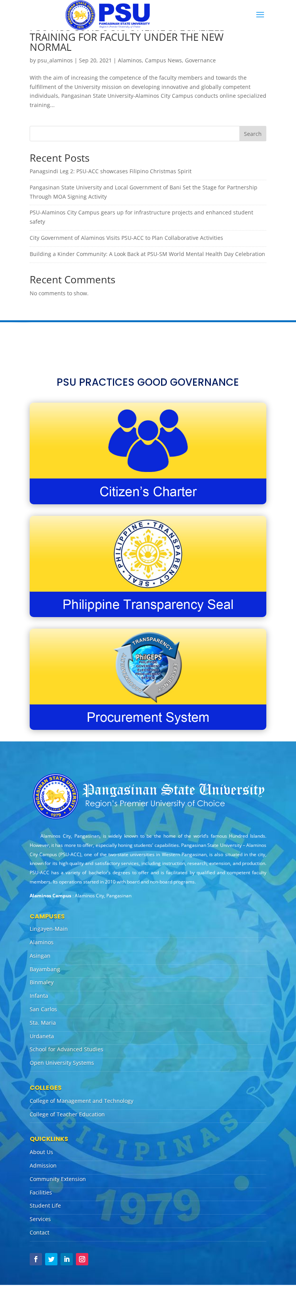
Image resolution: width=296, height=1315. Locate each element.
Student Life (45, 1205)
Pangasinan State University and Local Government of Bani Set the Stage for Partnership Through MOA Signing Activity (143, 192)
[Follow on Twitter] (51, 1259)
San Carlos (43, 1009)
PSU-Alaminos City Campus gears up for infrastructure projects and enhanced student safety (141, 217)
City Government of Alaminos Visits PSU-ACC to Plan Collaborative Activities (126, 237)
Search (253, 133)
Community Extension (58, 1179)
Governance (200, 60)
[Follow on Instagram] (82, 1259)
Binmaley (42, 982)
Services (40, 1219)
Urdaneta (42, 1036)
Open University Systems (62, 1062)
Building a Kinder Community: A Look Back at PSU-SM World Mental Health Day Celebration (147, 254)
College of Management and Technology (81, 1100)
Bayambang (45, 969)
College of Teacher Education (67, 1114)
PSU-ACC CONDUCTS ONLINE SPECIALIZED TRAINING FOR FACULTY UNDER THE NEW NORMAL (128, 37)
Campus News (163, 60)
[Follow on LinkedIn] (67, 1259)
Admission (43, 1165)
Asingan (40, 955)
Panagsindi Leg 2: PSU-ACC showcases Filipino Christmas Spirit (111, 171)
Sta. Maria (43, 1022)
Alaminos (130, 60)
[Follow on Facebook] (36, 1259)
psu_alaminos (55, 60)
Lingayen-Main (49, 928)
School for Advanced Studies (66, 1049)
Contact (39, 1232)
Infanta (39, 995)
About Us (41, 1152)
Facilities (41, 1192)
